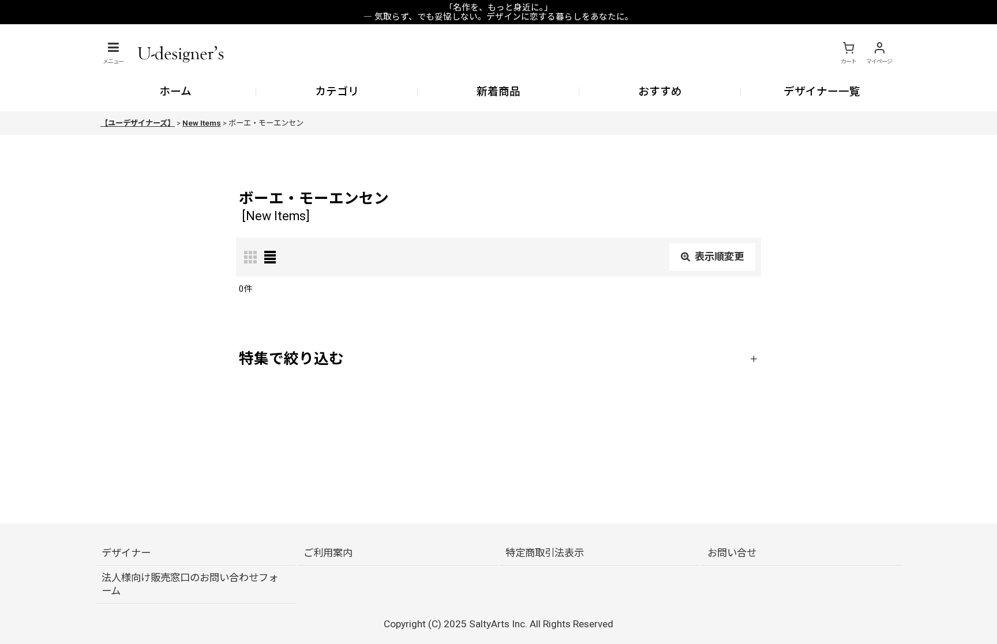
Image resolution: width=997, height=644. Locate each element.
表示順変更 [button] (719, 256)
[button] (113, 53)
